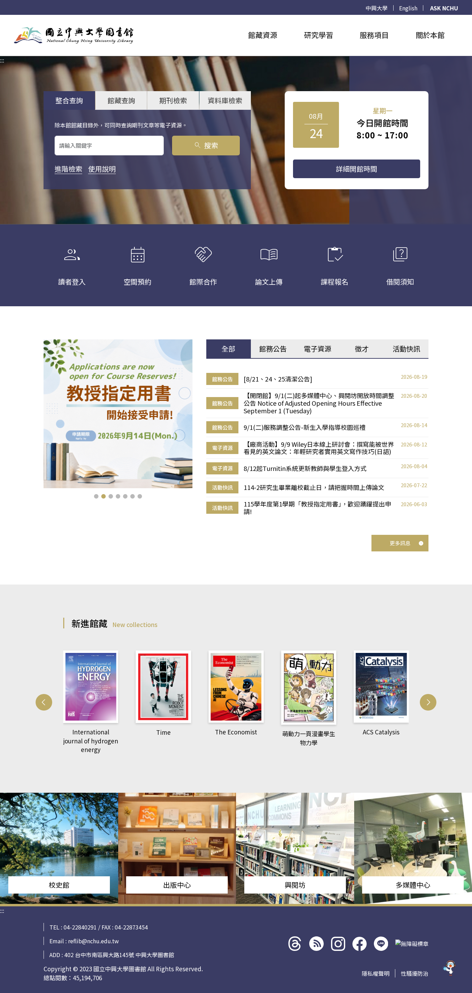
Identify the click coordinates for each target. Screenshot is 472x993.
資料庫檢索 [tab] (225, 100)
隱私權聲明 (375, 973)
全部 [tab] (228, 349)
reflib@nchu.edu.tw (93, 941)
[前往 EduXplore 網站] (449, 970)
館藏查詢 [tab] (121, 100)
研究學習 (318, 35)
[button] (96, 496)
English (408, 8)
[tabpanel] (317, 444)
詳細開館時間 (356, 169)
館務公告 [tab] (273, 349)
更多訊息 (400, 543)
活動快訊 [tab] (406, 349)
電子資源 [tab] (317, 349)
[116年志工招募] (118, 413)
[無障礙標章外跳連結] (411, 943)
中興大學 (377, 8)
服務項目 (374, 35)
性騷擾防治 (414, 973)
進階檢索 (68, 169)
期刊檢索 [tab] (173, 100)
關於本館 (430, 35)
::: (2, 19)
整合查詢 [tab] (69, 100)
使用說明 (102, 169)
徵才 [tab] (362, 349)
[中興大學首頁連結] (73, 35)
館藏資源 (262, 35)
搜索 (205, 145)
